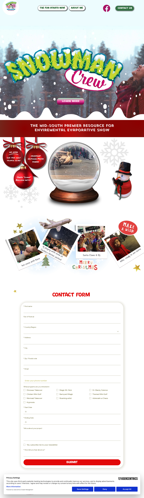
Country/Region (30, 327)
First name (28, 306)
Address (27, 338)
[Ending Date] (26, 422)
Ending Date (29, 418)
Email (26, 369)
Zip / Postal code (30, 358)
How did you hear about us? (34, 450)
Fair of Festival (29, 317)
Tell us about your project (33, 428)
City (25, 348)
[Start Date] (26, 412)
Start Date (28, 407)
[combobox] (72, 331)
